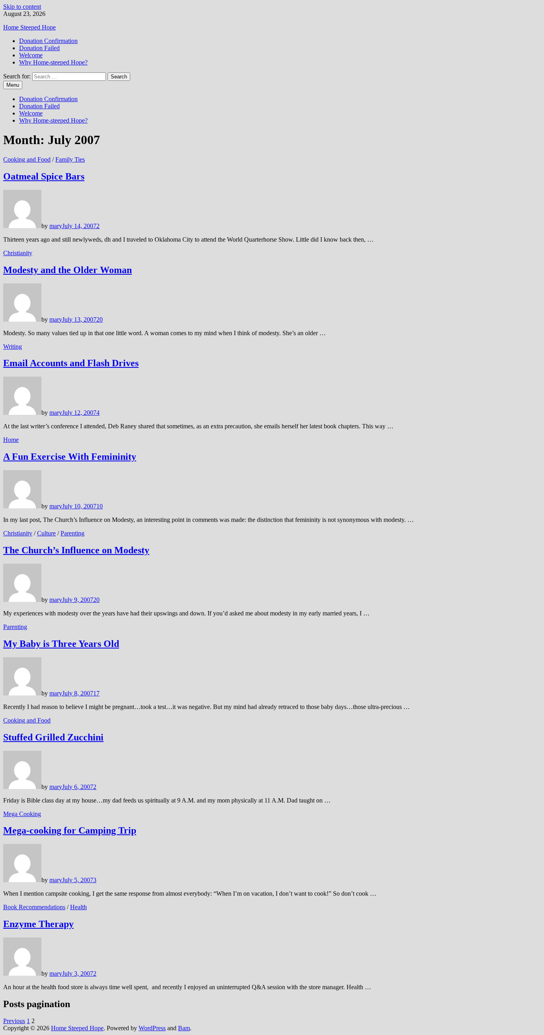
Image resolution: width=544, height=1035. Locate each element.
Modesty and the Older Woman (67, 270)
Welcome (31, 55)
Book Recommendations (34, 907)
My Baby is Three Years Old (61, 644)
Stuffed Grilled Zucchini (53, 737)
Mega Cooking (22, 813)
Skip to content (22, 6)
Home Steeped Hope (29, 27)
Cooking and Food (27, 159)
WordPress (152, 1028)
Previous (14, 1020)
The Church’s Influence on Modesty (76, 550)
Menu (12, 85)
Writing (12, 346)
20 (99, 319)
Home (11, 439)
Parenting (72, 533)
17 (96, 693)
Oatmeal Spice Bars (43, 176)
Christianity (17, 253)
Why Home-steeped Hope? (53, 62)
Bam (184, 1028)
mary (55, 226)
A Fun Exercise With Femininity (69, 456)
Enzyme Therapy (38, 924)
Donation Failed (39, 48)
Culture (46, 533)
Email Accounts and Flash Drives (71, 363)
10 (99, 506)
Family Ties (70, 159)
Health (78, 907)
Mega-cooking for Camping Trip (69, 830)
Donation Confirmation (48, 40)
